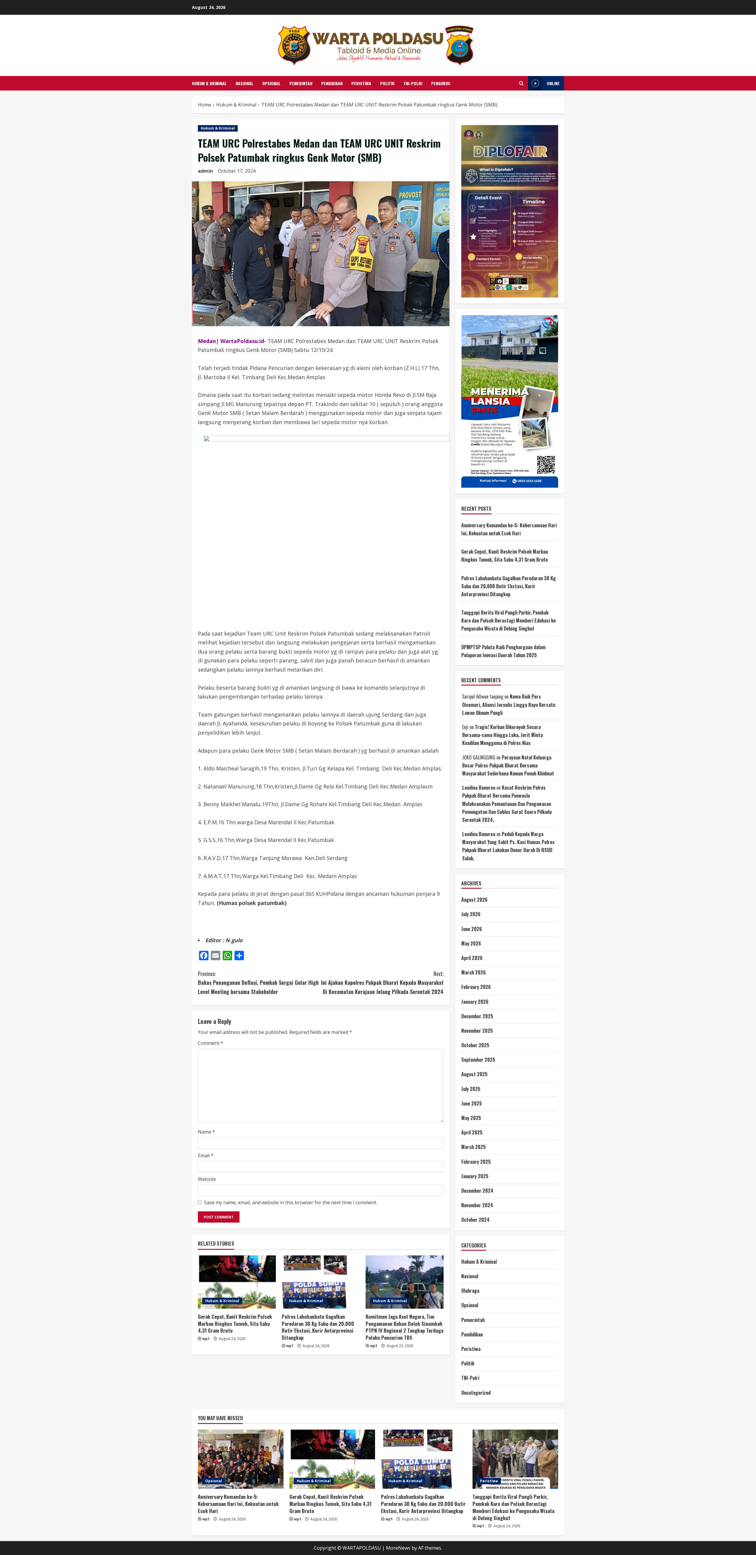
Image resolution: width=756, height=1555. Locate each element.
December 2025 (477, 1016)
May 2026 (471, 943)
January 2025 (474, 1176)
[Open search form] (521, 83)
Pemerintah (300, 83)
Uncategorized (476, 1392)
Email (206, 1155)
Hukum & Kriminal (209, 83)
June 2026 (471, 928)
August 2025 (474, 1074)
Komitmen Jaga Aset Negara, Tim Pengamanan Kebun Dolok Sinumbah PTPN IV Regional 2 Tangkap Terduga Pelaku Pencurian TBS (404, 1327)
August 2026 (474, 899)
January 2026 (474, 1001)
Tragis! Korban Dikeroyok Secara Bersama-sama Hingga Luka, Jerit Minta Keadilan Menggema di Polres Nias (502, 734)
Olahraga (470, 1290)
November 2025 (477, 1030)
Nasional (244, 83)
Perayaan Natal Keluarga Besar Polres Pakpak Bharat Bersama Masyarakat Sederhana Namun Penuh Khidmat (508, 765)
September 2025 (478, 1059)
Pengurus (440, 83)
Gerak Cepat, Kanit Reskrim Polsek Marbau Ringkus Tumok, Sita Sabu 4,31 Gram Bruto (235, 1323)
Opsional (271, 83)
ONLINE (553, 83)
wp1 (206, 1338)
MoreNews (398, 1548)
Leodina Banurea (478, 787)
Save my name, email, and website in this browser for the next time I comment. (290, 1202)
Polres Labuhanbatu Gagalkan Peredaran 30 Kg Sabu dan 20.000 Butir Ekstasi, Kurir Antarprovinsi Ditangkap (318, 1327)
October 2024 (475, 1219)
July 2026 (470, 914)
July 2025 (470, 1088)
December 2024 (477, 1190)
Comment (210, 1043)
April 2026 (472, 957)
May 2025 (471, 1117)
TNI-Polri (412, 83)
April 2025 (472, 1132)
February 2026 (476, 986)
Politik (387, 83)
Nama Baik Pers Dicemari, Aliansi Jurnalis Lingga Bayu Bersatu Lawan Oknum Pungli (508, 704)
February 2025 (476, 1161)
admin (205, 171)
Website (207, 1179)
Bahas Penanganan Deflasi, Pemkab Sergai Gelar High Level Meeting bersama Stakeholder (258, 982)
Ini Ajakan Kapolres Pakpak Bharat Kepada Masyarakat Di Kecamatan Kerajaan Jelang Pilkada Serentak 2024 (382, 982)
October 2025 (475, 1045)
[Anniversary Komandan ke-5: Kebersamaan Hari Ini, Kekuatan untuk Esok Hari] (241, 1459)
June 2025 (471, 1103)
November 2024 (477, 1205)
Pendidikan (332, 83)
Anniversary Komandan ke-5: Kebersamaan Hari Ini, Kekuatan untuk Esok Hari (238, 1503)
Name (206, 1132)
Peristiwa (361, 83)
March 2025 (473, 1146)
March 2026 (473, 972)
